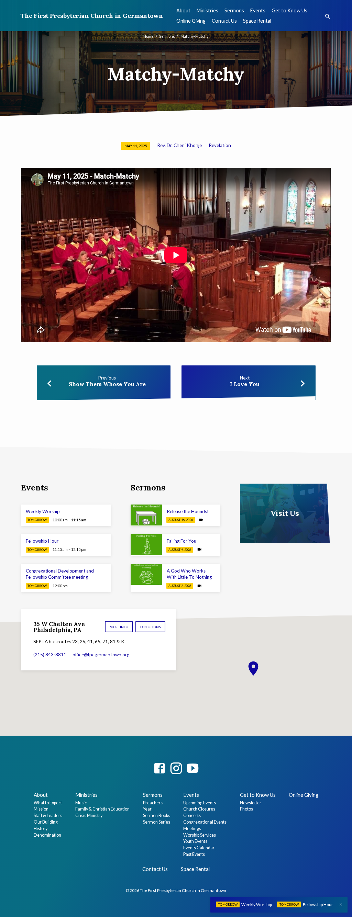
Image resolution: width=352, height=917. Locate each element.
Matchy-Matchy (194, 36)
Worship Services (199, 835)
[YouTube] (192, 768)
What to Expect (48, 802)
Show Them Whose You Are (107, 384)
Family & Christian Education (102, 809)
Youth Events (195, 841)
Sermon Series (156, 822)
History (40, 828)
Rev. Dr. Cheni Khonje (179, 145)
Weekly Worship (43, 511)
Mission (41, 809)
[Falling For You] (146, 544)
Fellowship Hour (42, 541)
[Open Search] (327, 16)
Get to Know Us (289, 10)
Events (257, 10)
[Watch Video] (201, 520)
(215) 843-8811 (49, 654)
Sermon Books (156, 815)
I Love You (245, 384)
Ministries (207, 10)
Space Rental (257, 21)
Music (81, 802)
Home (148, 36)
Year (147, 809)
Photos (246, 809)
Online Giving (191, 21)
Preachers (153, 802)
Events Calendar (198, 847)
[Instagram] (176, 768)
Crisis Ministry (88, 815)
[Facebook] (159, 768)
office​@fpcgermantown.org (101, 654)
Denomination (47, 835)
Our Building (46, 822)
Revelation (220, 145)
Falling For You (181, 541)
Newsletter (250, 802)
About (183, 10)
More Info (119, 627)
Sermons (234, 10)
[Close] (341, 904)
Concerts (192, 815)
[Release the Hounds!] (146, 515)
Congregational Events (205, 822)
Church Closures (199, 809)
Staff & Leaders (48, 815)
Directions (150, 627)
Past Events (194, 854)
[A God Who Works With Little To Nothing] (146, 574)
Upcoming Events (199, 802)
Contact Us (224, 21)
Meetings (192, 828)
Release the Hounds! (188, 511)
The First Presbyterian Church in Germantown (91, 16)
